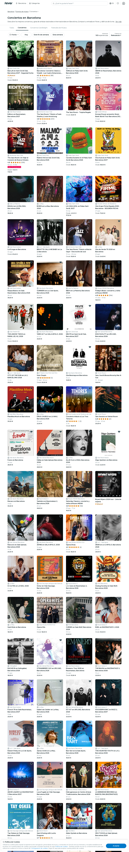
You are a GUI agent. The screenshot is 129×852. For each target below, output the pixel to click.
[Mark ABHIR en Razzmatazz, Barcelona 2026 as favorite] (119, 42)
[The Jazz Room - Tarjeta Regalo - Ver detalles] (79, 97)
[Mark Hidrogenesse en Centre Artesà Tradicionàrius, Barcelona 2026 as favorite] (90, 764)
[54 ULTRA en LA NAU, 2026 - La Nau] (21, 569)
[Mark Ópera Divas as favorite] (90, 516)
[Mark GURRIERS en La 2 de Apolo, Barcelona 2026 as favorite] (60, 262)
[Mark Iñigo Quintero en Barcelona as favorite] (119, 432)
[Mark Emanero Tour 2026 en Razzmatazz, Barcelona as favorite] (90, 640)
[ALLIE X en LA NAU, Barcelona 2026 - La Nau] (79, 443)
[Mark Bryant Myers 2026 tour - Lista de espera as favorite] (119, 473)
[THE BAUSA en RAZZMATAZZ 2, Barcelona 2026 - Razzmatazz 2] (108, 651)
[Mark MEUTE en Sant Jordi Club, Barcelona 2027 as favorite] (90, 306)
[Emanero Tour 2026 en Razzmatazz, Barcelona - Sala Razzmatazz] (79, 651)
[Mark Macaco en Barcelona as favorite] (31, 473)
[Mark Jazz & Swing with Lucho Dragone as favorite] (60, 805)
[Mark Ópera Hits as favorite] (60, 599)
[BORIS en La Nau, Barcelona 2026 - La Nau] (50, 189)
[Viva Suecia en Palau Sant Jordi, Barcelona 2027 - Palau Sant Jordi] (108, 140)
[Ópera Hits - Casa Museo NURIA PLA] (50, 610)
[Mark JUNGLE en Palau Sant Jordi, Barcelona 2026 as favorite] (90, 42)
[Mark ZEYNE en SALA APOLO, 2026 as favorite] (60, 516)
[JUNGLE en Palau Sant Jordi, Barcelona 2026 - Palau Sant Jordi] (79, 54)
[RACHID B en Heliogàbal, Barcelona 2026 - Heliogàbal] (21, 651)
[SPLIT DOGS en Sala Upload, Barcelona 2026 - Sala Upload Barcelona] (108, 816)
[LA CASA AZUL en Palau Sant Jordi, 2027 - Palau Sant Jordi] (79, 189)
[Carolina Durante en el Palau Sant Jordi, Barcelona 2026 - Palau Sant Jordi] (79, 140)
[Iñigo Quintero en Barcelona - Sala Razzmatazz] (108, 443)
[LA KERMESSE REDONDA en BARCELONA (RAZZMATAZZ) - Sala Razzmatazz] (108, 775)
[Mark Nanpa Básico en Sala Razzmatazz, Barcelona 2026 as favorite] (31, 262)
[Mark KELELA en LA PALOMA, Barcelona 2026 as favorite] (31, 178)
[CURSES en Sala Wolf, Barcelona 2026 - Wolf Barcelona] (79, 610)
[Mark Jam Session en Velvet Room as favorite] (119, 388)
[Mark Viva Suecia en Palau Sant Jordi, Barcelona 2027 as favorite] (119, 129)
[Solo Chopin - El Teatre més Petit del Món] (50, 358)
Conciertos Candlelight (39, 28)
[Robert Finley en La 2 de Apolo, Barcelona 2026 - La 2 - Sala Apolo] (21, 734)
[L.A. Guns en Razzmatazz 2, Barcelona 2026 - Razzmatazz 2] (79, 569)
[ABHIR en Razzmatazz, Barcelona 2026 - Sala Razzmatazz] (108, 54)
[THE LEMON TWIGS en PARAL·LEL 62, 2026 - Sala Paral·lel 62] (21, 317)
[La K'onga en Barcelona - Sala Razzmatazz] (21, 232)
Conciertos (22, 28)
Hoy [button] (26, 35)
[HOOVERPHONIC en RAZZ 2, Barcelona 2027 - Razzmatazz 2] (108, 692)
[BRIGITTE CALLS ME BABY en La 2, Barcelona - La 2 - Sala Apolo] (50, 232)
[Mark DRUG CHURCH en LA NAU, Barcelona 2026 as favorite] (60, 388)
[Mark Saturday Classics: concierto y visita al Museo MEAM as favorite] (90, 473)
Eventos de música (22, 11)
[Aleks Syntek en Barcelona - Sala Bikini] (79, 816)
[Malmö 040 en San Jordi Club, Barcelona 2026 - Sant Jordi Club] (50, 140)
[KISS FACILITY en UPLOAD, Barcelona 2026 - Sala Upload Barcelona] (108, 317)
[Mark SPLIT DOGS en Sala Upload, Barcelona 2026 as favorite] (119, 805)
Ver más (118, 22)
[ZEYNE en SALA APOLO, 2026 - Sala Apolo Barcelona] (50, 527)
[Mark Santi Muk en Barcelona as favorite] (31, 599)
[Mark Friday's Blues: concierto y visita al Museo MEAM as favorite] (119, 262)
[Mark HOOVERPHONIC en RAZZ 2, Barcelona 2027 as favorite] (119, 681)
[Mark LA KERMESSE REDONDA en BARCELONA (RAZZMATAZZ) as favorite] (119, 764)
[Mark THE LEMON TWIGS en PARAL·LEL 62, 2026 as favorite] (31, 306)
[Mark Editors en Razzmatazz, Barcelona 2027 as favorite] (31, 86)
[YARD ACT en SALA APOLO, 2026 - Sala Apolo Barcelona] (50, 317)
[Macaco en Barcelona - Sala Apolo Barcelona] (21, 484)
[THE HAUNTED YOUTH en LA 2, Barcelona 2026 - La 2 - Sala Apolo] (108, 734)
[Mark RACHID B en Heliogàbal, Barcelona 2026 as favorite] (31, 640)
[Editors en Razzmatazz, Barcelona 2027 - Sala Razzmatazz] (21, 97)
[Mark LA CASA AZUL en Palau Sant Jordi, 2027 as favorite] (90, 178)
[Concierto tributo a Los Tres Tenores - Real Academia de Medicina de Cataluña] (79, 399)
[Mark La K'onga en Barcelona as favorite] (31, 221)
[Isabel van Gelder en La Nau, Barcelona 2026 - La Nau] (50, 692)
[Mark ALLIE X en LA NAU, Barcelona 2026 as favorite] (90, 432)
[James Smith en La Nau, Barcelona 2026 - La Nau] (50, 734)
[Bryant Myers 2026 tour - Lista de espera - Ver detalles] (108, 484)
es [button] (113, 3)
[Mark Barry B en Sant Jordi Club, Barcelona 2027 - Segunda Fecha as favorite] (31, 42)
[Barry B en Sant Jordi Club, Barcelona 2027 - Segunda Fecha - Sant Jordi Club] (21, 54)
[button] (34, 12)
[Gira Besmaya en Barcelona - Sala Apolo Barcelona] (79, 358)
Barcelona (11, 11)
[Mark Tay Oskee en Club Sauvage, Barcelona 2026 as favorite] (31, 805)
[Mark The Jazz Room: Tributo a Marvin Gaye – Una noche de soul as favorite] (90, 221)
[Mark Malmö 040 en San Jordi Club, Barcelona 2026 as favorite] (60, 129)
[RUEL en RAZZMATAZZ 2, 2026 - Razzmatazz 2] (108, 610)
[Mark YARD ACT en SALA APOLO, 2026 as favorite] (60, 306)
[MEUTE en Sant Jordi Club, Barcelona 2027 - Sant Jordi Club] (79, 317)
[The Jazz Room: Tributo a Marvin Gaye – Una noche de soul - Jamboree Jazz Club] (79, 232)
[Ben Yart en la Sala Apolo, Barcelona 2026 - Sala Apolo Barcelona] (79, 734)
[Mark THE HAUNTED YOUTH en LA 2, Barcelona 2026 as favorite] (119, 722)
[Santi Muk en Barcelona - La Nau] (21, 610)
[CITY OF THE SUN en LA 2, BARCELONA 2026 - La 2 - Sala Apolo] (21, 358)
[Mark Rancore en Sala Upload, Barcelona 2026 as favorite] (31, 516)
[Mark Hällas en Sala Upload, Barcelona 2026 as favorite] (60, 432)
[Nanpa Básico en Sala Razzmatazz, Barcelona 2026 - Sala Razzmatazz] (21, 273)
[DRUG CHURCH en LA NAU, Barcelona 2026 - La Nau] (50, 399)
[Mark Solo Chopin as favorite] (60, 347)
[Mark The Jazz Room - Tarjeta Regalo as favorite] (90, 86)
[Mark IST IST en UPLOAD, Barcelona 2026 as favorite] (90, 681)
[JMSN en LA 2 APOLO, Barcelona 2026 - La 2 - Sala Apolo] (108, 527)
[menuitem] (12, 27)
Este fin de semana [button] (41, 35)
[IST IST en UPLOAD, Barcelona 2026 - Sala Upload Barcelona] (79, 692)
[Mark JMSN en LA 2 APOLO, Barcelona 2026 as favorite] (119, 516)
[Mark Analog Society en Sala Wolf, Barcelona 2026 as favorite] (119, 557)
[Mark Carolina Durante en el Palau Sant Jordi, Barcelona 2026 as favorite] (90, 129)
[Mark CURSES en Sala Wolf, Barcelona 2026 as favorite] (90, 599)
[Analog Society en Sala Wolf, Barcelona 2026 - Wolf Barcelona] (108, 569)
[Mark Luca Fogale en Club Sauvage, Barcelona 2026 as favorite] (60, 764)
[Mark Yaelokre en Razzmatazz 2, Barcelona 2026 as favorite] (60, 473)
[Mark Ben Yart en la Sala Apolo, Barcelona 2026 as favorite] (90, 722)
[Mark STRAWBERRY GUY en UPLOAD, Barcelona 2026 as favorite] (60, 640)
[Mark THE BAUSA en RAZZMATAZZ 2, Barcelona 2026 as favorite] (119, 640)
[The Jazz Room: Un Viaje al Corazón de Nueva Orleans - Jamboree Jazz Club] (21, 140)
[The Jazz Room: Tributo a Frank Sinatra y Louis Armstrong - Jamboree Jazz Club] (50, 97)
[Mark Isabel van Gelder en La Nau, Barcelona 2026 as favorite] (60, 681)
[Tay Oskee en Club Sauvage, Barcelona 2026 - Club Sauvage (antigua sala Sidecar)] (21, 816)
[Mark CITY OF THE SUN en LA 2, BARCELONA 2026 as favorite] (31, 347)
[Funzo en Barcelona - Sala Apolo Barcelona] (21, 443)
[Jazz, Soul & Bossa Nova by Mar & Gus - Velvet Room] (108, 358)
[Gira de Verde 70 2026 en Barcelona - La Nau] (108, 232)
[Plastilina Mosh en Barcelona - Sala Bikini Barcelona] (21, 399)
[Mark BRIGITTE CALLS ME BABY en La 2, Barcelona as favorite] (60, 221)
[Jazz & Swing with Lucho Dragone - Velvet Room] (50, 816)
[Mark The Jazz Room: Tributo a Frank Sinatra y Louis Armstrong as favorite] (60, 86)
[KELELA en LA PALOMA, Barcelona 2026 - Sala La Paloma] (21, 189)
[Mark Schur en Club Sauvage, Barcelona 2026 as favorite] (60, 557)
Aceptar (116, 846)
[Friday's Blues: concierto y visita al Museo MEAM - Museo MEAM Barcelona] (108, 273)
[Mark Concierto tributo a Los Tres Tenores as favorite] (90, 388)
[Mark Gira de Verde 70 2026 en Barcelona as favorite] (119, 221)
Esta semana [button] (58, 35)
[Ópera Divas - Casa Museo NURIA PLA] (79, 527)
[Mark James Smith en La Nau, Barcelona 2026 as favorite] (60, 722)
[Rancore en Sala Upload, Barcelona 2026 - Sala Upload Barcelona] (21, 527)
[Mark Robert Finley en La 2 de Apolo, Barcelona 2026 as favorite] (31, 722)
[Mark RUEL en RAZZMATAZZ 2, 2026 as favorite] (119, 599)
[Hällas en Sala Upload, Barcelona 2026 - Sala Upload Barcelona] (50, 443)
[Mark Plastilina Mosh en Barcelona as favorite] (31, 388)
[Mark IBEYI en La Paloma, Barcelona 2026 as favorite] (90, 262)
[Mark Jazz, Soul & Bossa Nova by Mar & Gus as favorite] (119, 347)
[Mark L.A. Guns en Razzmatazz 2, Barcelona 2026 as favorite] (90, 557)
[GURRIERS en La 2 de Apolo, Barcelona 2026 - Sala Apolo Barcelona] (50, 273)
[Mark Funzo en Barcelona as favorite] (31, 432)
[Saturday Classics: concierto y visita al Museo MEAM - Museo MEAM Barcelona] (79, 484)
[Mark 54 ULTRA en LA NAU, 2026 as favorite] (31, 557)
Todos (11, 28)
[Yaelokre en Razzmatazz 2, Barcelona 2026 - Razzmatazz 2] (50, 484)
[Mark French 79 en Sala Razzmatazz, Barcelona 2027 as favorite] (31, 681)
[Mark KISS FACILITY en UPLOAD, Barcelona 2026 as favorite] (119, 306)
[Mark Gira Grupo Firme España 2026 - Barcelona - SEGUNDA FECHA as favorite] (119, 178)
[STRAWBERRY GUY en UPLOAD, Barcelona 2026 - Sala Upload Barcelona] (50, 651)
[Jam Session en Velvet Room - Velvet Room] (108, 399)
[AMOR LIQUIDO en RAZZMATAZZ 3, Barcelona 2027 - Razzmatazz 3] (21, 775)
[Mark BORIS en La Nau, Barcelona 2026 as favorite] (60, 178)
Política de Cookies (61, 846)
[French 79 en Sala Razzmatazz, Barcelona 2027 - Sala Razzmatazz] (21, 692)
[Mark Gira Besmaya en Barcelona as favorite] (90, 347)
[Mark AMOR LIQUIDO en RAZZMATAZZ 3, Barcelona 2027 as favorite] (31, 764)
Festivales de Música (58, 28)
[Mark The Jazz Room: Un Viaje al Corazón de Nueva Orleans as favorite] (31, 129)
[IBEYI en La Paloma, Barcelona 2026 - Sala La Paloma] (79, 273)
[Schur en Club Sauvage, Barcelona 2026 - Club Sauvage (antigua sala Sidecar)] (50, 569)
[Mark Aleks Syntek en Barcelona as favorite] (90, 805)
